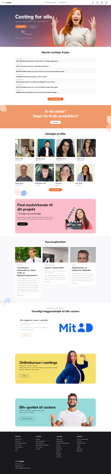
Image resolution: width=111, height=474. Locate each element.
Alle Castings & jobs (55, 99)
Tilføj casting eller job (40, 441)
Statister (58, 445)
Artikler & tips (59, 439)
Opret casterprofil (40, 443)
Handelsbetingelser (81, 443)
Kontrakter (38, 449)
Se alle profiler (55, 189)
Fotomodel (58, 456)
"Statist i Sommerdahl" (54, 268)
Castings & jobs (50, 2)
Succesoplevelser (19, 447)
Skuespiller (58, 454)
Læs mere (55, 122)
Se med (24, 375)
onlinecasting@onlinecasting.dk (22, 468)
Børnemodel (59, 449)
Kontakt (78, 447)
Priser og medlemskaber (20, 443)
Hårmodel (58, 447)
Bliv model (58, 453)
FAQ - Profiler (18, 445)
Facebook (80, 451)
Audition (58, 451)
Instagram (80, 449)
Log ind (33, 26)
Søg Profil (62, 2)
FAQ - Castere (39, 447)
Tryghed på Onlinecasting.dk (62, 443)
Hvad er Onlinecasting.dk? (82, 439)
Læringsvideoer (59, 441)
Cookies (78, 445)
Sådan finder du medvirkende (42, 445)
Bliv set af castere (27, 418)
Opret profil (21, 26)
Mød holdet (79, 441)
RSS (16, 451)
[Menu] (106, 2)
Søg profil (38, 439)
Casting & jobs (18, 439)
